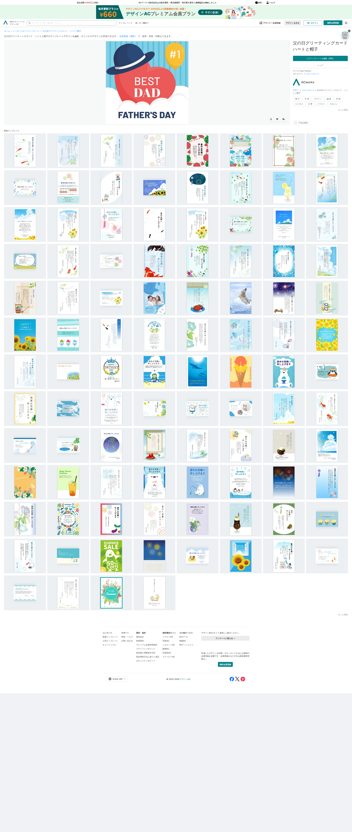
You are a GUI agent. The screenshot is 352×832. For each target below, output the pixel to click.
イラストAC (168, 637)
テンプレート (124, 23)
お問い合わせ (127, 641)
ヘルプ (272, 2)
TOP (295, 90)
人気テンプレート (110, 641)
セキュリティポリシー (145, 660)
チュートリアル (109, 645)
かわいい (334, 104)
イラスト (321, 104)
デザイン (318, 99)
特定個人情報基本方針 (145, 653)
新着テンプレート (110, 637)
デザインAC (185, 679)
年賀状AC (167, 653)
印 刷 (338, 99)
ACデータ (183, 637)
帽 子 (297, 99)
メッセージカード (311, 74)
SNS (260, 2)
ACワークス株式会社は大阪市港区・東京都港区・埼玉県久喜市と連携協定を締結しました (178, 2)
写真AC (166, 641)
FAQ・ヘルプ (127, 637)
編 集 (329, 99)
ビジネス (299, 104)
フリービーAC (169, 657)
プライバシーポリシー (145, 649)
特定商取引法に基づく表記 (147, 657)
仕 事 (310, 104)
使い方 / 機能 (141, 23)
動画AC (166, 649)
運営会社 (140, 637)
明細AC (182, 641)
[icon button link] (346, 22)
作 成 (307, 99)
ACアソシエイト (186, 645)
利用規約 (140, 641)
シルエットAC (169, 645)
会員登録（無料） (128, 36)
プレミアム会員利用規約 (146, 645)
